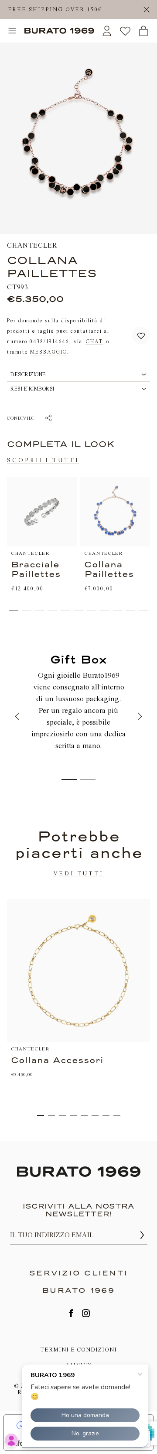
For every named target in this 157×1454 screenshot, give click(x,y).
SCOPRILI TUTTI (43, 460)
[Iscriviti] (142, 1235)
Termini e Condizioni (78, 1349)
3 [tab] (62, 1115)
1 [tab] (40, 1115)
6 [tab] (95, 1115)
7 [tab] (105, 1115)
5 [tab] (84, 1115)
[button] (141, 335)
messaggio (48, 351)
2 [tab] (51, 1115)
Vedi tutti (78, 873)
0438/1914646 (49, 341)
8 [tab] (116, 1115)
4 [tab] (73, 1115)
